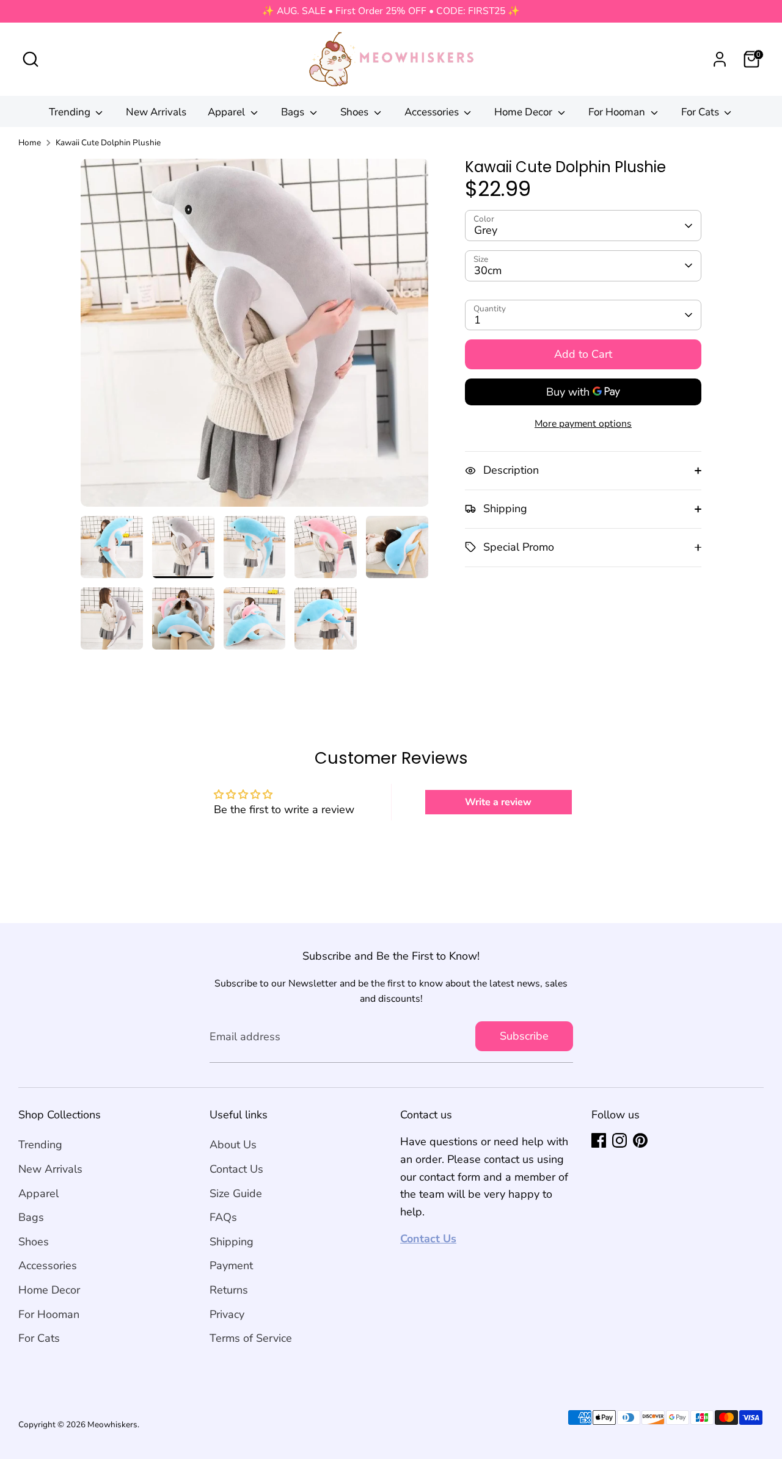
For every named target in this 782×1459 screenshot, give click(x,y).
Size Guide (236, 1193)
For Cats (701, 112)
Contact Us (236, 1169)
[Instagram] (619, 1140)
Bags (294, 112)
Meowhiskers (112, 1424)
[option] (255, 337)
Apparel (227, 112)
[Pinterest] (640, 1140)
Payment (231, 1265)
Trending (71, 112)
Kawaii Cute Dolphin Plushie (108, 142)
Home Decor (524, 112)
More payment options (583, 423)
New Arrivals (156, 112)
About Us (233, 1144)
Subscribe (524, 1036)
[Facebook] (598, 1140)
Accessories (432, 112)
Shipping (232, 1241)
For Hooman (618, 112)
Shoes (355, 112)
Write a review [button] (498, 802)
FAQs (223, 1217)
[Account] (719, 59)
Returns (229, 1290)
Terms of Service (251, 1338)
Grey (485, 230)
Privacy (227, 1314)
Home (29, 142)
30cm (488, 270)
